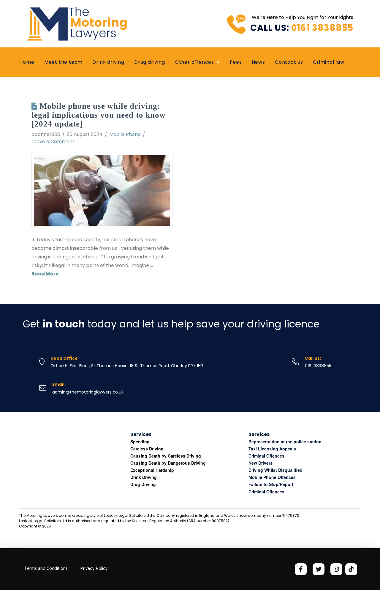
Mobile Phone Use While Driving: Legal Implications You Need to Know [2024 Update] (98, 115)
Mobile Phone (125, 134)
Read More (44, 273)
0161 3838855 (322, 28)
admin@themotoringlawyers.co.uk (88, 392)
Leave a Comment (53, 141)
